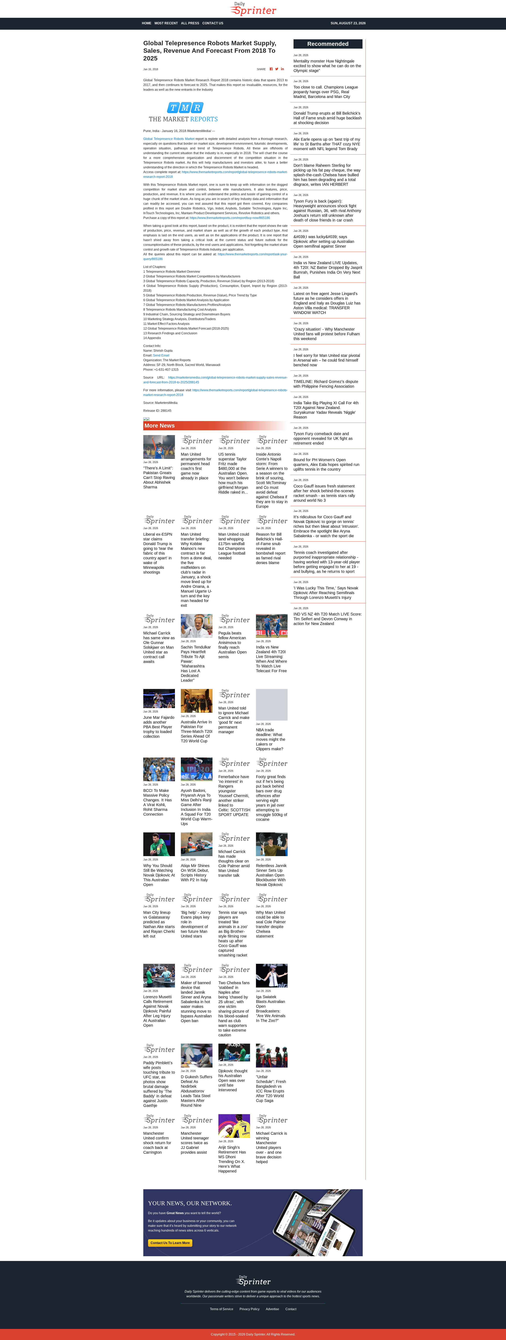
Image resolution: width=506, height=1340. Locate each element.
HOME (146, 23)
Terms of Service (221, 1309)
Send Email (161, 355)
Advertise (272, 1309)
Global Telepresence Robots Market (168, 138)
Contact (290, 1309)
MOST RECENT (166, 23)
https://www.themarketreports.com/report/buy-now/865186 (230, 218)
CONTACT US (212, 23)
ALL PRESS (190, 23)
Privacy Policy (250, 1309)
